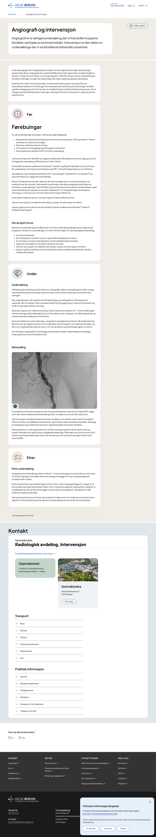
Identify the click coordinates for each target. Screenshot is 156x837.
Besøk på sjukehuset (29, 683)
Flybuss (23, 637)
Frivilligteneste (26, 690)
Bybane (23, 630)
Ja (13, 738)
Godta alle (90, 828)
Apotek (23, 676)
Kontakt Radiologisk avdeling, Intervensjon (34, 553)
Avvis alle (108, 828)
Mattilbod (24, 697)
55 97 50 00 (13, 813)
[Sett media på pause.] (15, 406)
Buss (22, 623)
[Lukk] (150, 801)
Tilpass (123, 828)
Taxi (22, 658)
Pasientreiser (26, 651)
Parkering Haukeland (29, 644)
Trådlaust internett (28, 711)
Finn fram (69, 601)
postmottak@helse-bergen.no (20, 822)
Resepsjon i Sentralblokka (31, 704)
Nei (23, 738)
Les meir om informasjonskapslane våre (100, 813)
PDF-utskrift (139, 25)
